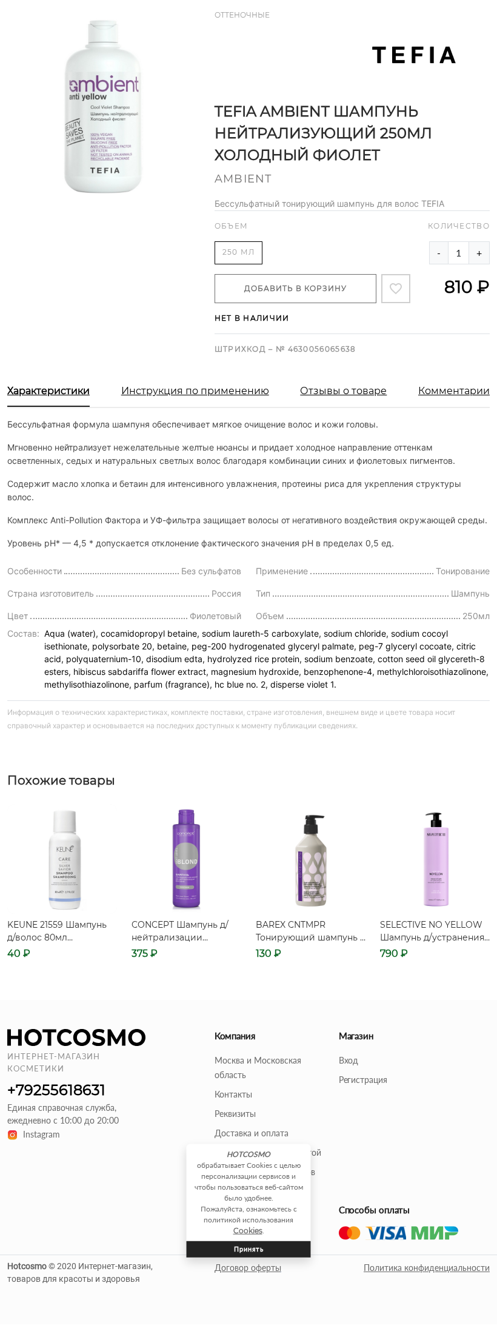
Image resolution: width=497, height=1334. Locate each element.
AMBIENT (243, 179)
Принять (249, 1249)
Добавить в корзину (295, 288)
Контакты (233, 1094)
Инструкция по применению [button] (195, 391)
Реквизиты (235, 1113)
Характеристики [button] (48, 391)
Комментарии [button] (454, 391)
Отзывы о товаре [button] (343, 391)
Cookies (247, 1230)
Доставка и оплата (252, 1133)
